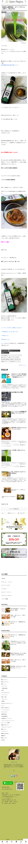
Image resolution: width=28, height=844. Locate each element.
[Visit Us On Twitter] (11, 776)
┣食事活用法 (5, 350)
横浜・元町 (3, 697)
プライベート (4, 699)
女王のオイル (5, 357)
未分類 (2, 740)
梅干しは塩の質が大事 (16, 359)
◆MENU (3, 735)
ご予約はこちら (5, 335)
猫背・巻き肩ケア (5, 707)
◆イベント (3, 684)
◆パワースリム (4, 681)
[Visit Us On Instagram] (16, 776)
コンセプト (4, 588)
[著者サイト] (14, 771)
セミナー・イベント (6, 592)
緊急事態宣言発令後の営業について (9, 65)
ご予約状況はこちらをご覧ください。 (10, 331)
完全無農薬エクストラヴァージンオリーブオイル (12, 355)
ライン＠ (3, 343)
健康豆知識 (3, 714)
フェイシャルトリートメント (8, 720)
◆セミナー (3, 729)
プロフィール (14, 762)
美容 (2, 690)
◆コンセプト (4, 737)
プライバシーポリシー (6, 595)
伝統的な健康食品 (6, 359)
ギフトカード (4, 712)
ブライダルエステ (5, 692)
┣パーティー (4, 686)
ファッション (4, 694)
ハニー (2, 705)
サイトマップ (20, 839)
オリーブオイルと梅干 (14, 357)
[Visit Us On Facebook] (14, 776)
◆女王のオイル (6, 352)
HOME (7, 839)
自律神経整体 (4, 716)
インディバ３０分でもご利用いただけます (11, 327)
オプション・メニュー (6, 582)
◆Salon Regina (5, 733)
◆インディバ (4, 679)
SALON (3, 578)
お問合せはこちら (5, 339)
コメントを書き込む (14, 508)
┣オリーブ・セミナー (6, 727)
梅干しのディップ (6, 361)
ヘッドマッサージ (5, 709)
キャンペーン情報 (5, 722)
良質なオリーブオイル (16, 361)
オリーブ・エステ (5, 585)
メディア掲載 (4, 598)
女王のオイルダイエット (15, 350)
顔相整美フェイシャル (6, 718)
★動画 (2, 701)
